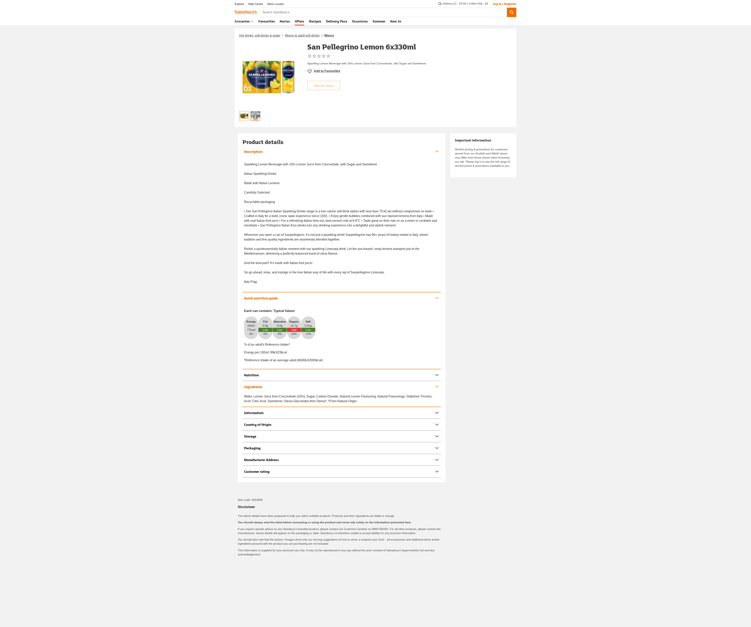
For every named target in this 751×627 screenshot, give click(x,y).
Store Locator (275, 3)
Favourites (266, 21)
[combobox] (383, 12)
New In (395, 21)
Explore (239, 3)
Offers (299, 21)
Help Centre (255, 3)
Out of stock (323, 85)
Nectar (285, 21)
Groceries (242, 21)
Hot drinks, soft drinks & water (259, 35)
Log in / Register (504, 4)
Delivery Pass (336, 22)
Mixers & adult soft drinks (302, 35)
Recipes (315, 21)
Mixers (329, 35)
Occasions (360, 21)
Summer (379, 21)
